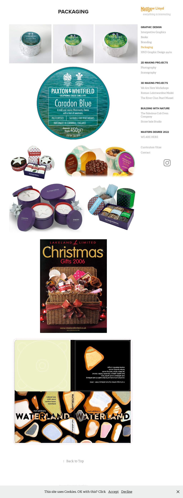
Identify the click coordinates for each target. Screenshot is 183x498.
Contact (145, 152)
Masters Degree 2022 (155, 132)
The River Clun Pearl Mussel (157, 98)
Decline (126, 492)
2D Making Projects (154, 62)
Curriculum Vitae (151, 147)
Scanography (148, 72)
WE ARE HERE (149, 137)
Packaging (147, 47)
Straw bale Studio (151, 121)
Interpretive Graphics (153, 32)
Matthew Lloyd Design (153, 9)
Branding (146, 42)
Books (144, 37)
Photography (148, 67)
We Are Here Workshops (155, 88)
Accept (113, 492)
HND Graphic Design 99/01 (156, 52)
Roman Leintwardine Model (157, 93)
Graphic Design (151, 27)
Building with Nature (155, 108)
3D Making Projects (154, 83)
